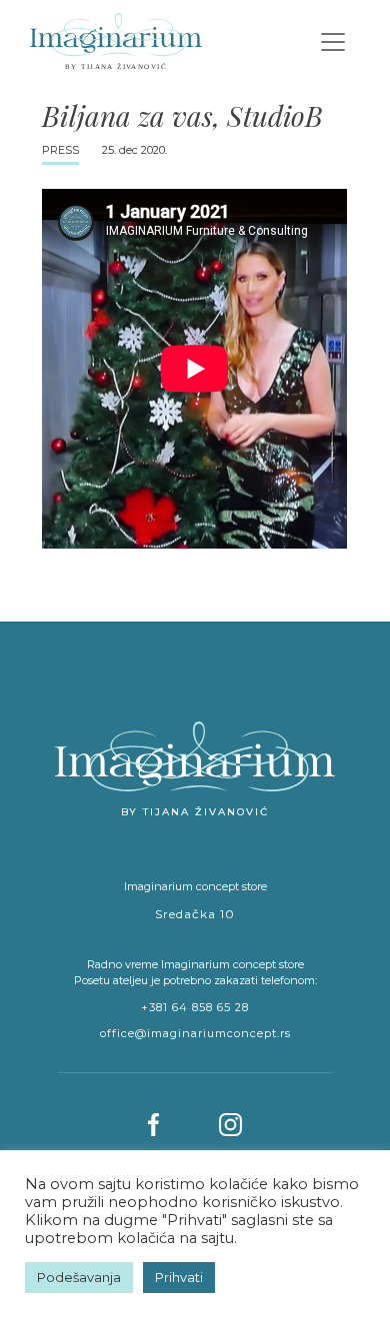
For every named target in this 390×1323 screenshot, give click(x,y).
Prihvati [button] (179, 1277)
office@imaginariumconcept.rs (195, 1033)
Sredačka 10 (195, 913)
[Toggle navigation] (333, 42)
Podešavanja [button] (79, 1277)
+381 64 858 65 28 (195, 1007)
